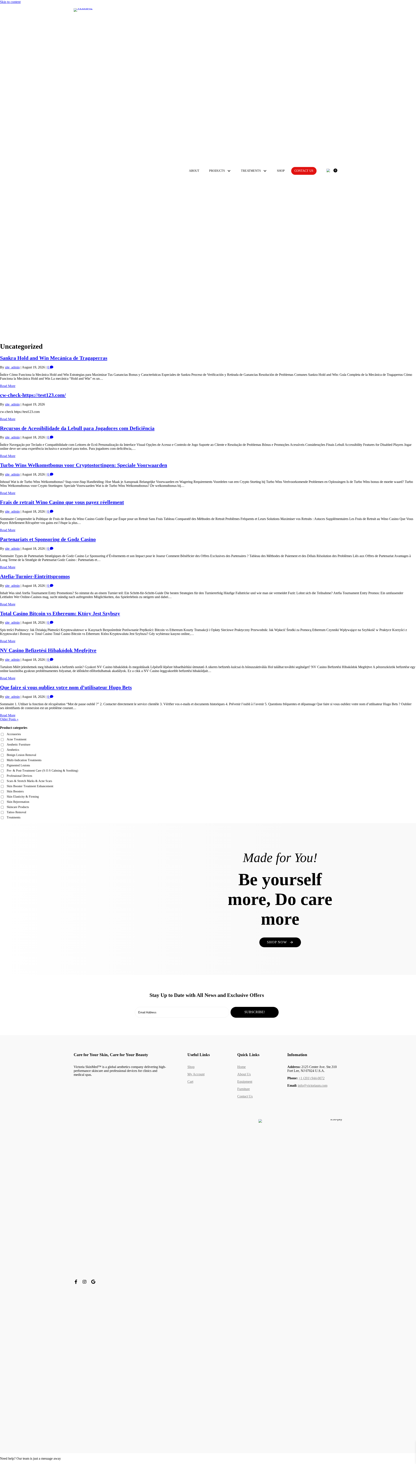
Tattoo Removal (16, 812)
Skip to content (10, 2)
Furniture (243, 1089)
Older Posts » (9, 719)
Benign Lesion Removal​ (21, 755)
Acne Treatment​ (16, 739)
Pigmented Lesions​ (18, 765)
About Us (244, 1074)
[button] (229, 171)
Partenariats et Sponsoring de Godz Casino (48, 539)
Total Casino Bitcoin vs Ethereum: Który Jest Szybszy (60, 613)
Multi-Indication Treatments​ (24, 760)
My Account (196, 1074)
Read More (7, 386)
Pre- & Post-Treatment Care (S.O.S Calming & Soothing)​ (42, 770)
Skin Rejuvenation (18, 801)
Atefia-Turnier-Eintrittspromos (35, 576)
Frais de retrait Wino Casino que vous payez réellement (62, 502)
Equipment (244, 1081)
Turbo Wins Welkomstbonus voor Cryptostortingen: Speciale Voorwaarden (83, 465)
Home (241, 1067)
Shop (191, 1067)
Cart (190, 1081)
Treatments (13, 817)
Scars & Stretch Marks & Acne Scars (29, 781)
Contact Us (245, 1096)
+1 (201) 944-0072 (312, 1078)
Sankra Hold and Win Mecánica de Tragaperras (53, 358)
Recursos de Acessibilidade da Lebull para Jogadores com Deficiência (77, 428)
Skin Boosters (15, 791)
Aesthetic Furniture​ (18, 744)
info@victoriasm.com (312, 1085)
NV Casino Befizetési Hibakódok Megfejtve (48, 650)
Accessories (14, 734)
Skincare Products (18, 807)
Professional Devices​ (19, 775)
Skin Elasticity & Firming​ (23, 796)
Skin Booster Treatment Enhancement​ (30, 786)
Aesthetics (13, 749)
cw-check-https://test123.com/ (33, 395)
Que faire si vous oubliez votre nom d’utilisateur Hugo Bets (66, 687)
